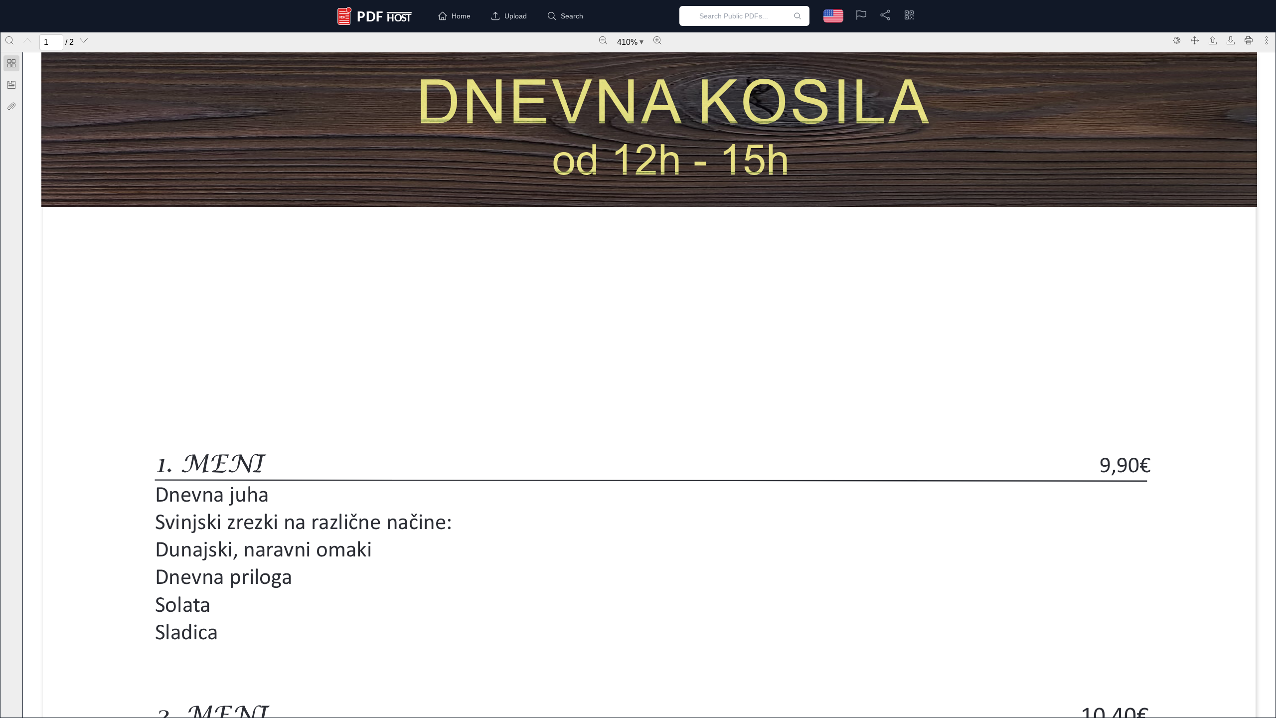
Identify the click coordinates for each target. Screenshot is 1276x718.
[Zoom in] (657, 40)
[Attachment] (11, 106)
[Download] (1231, 40)
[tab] (11, 65)
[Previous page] (27, 40)
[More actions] (1267, 40)
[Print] (1249, 40)
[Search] (9, 40)
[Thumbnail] (11, 63)
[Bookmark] (11, 85)
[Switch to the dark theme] (1177, 40)
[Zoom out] (603, 40)
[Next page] (84, 40)
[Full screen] (1195, 40)
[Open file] (1213, 40)
